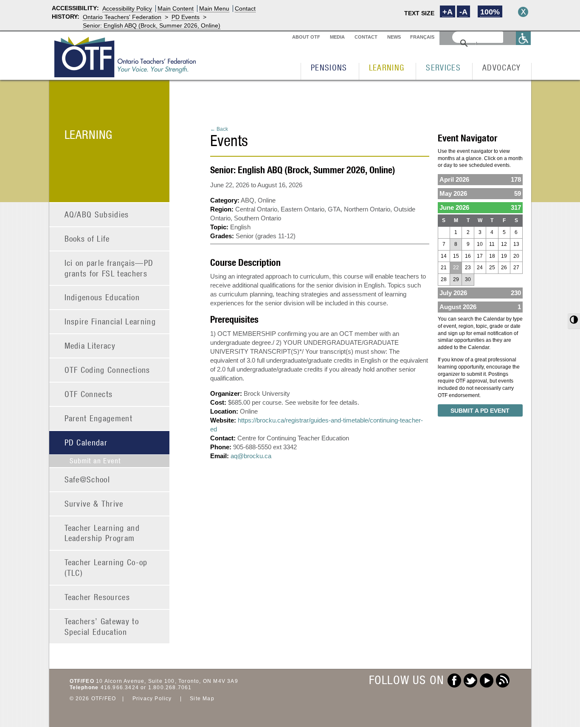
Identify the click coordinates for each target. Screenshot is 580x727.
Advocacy (501, 67)
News (394, 36)
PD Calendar (86, 442)
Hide (523, 12)
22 (456, 268)
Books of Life (87, 238)
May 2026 (480, 193)
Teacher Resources (97, 597)
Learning (387, 67)
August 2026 (480, 306)
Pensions (329, 67)
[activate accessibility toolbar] (523, 38)
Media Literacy (90, 345)
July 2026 (480, 292)
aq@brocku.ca (251, 455)
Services (443, 67)
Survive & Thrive (94, 503)
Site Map (202, 699)
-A (463, 12)
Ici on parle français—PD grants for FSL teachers (109, 268)
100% (490, 12)
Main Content (176, 8)
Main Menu (214, 8)
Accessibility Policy (127, 8)
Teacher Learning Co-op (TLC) (106, 567)
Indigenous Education (102, 297)
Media (337, 36)
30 (468, 279)
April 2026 (480, 179)
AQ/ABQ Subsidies (97, 214)
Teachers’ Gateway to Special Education (102, 626)
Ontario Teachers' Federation (122, 17)
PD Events (186, 17)
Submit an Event (95, 460)
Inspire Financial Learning (110, 321)
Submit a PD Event (480, 410)
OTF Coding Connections (107, 370)
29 (456, 279)
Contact (245, 8)
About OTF (306, 36)
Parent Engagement (99, 418)
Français (422, 36)
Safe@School (87, 479)
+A (447, 12)
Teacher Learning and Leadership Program (102, 533)
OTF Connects (89, 394)
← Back (219, 129)
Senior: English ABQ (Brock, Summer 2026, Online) (151, 25)
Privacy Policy (152, 699)
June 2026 (480, 207)
